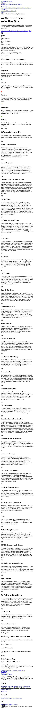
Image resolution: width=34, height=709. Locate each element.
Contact (20, 698)
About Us (3, 698)
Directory (14, 8)
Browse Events (5, 670)
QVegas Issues (4, 4)
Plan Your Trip (21, 670)
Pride (2, 8)
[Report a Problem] (3, 705)
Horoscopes (4, 689)
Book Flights (17, 688)
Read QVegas (14, 686)
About (29, 8)
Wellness (25, 8)
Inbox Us (13, 11)
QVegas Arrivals (13, 4)
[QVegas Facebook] (3, 672)
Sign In (2, 12)
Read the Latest (5, 31)
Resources (20, 8)
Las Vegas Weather (26, 688)
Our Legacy (9, 698)
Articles (6, 8)
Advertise (8, 11)
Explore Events (13, 31)
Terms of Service (13, 704)
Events (10, 8)
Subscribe (3, 11)
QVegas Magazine (5, 686)
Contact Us (4, 9)
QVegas (3, 3)
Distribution (4, 6)
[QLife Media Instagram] (5, 672)
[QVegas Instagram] (1, 672)
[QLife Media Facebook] (6, 672)
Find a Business (13, 670)
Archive (19, 4)
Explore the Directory (23, 31)
